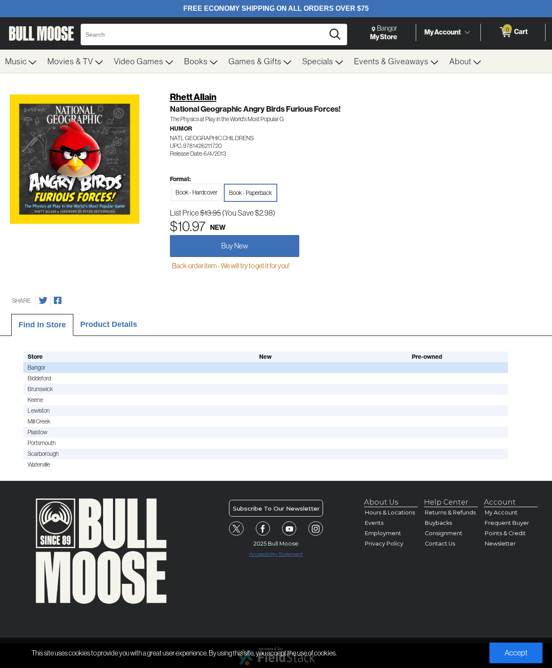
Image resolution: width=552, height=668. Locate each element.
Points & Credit (505, 533)
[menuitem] (21, 61)
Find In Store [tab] (42, 324)
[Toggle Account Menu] (467, 32)
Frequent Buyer (507, 523)
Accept (516, 653)
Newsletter (500, 543)
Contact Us (440, 543)
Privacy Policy (384, 543)
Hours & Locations (390, 512)
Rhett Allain (193, 97)
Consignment (443, 533)
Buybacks (438, 523)
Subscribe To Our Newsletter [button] (276, 508)
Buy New (234, 245)
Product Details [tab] (108, 324)
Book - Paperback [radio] (250, 193)
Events (374, 523)
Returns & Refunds (450, 512)
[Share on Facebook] (58, 300)
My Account (442, 32)
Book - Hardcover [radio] (196, 192)
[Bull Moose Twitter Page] (236, 528)
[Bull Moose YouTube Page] (289, 528)
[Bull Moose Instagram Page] (315, 528)
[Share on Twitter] (43, 300)
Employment (383, 533)
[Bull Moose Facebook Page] (263, 528)
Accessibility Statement (276, 554)
